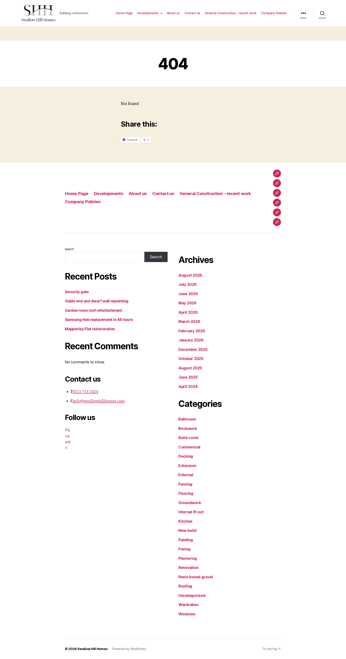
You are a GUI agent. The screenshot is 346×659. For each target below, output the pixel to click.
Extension (187, 465)
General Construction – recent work (230, 13)
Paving (184, 549)
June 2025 (188, 377)
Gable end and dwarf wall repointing (96, 301)
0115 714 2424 (85, 391)
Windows (187, 614)
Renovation (188, 567)
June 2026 (188, 294)
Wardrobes (188, 604)
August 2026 (190, 275)
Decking (185, 456)
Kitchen (185, 521)
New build (187, 530)
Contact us (192, 13)
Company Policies (274, 13)
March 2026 (189, 321)
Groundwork (189, 503)
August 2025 (190, 368)
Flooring (185, 493)
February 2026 (191, 331)
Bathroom (187, 419)
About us (173, 13)
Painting (185, 540)
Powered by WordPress (129, 649)
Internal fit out (191, 512)
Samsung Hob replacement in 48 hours (99, 319)
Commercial (189, 447)
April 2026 (188, 312)
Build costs (188, 437)
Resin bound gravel (195, 577)
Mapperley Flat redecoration (90, 329)
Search (69, 249)
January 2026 (190, 340)
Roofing (185, 586)
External (185, 475)
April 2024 (188, 386)
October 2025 (190, 358)
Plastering (187, 558)
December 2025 (193, 349)
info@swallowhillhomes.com (99, 401)
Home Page (124, 13)
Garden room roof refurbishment (93, 310)
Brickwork (187, 428)
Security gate (77, 292)
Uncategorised (191, 595)
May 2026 (187, 303)
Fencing (185, 484)
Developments (148, 13)
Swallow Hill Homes (92, 649)
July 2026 (187, 284)
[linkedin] (68, 439)
